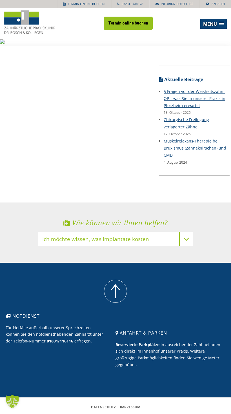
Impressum (130, 407)
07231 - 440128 (132, 4)
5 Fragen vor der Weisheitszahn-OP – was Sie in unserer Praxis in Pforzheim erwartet (194, 98)
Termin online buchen (86, 4)
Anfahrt (218, 4)
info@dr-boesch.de (177, 4)
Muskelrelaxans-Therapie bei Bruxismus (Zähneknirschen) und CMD (195, 148)
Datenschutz (103, 407)
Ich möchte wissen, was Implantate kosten (95, 239)
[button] (213, 24)
